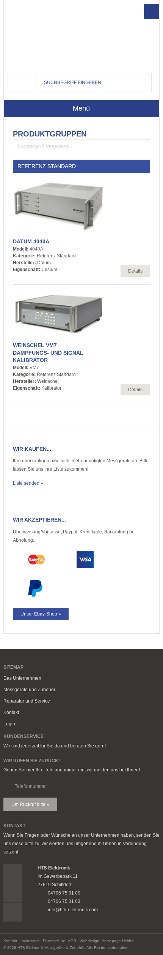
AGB (72, 941)
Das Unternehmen (22, 678)
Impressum (29, 941)
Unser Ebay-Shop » (40, 614)
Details (135, 271)
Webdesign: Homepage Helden (107, 941)
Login (9, 724)
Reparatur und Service (26, 701)
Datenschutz (54, 941)
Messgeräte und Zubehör (29, 689)
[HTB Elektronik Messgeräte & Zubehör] (45, 34)
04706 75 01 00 (124, 20)
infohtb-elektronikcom (124, 34)
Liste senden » (28, 483)
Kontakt (11, 712)
